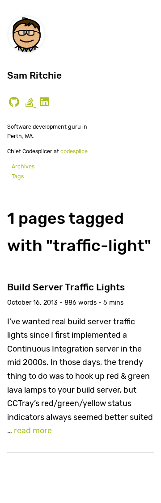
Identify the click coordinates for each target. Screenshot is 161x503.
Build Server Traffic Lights (66, 287)
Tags (18, 176)
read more (33, 431)
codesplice (74, 151)
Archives (23, 166)
